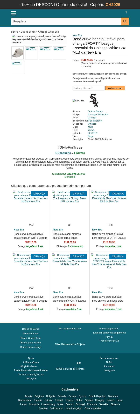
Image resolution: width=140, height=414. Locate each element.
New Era (77, 35)
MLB (90, 126)
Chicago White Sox (48, 31)
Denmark (113, 396)
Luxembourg (48, 404)
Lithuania (34, 404)
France (69, 400)
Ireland (110, 400)
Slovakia (103, 404)
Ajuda (31, 358)
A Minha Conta (31, 362)
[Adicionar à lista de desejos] (42, 217)
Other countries (93, 408)
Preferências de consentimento (31, 370)
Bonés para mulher (30, 342)
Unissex (92, 123)
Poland (69, 404)
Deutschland (25, 400)
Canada (62, 396)
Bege (91, 136)
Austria (28, 396)
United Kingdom (73, 408)
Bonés (15, 31)
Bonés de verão (30, 328)
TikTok (109, 362)
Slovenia (115, 404)
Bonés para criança (30, 347)
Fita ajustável (95, 120)
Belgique (39, 396)
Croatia (72, 396)
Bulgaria (50, 396)
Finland (59, 400)
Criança (92, 117)
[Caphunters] (44, 13)
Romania (92, 404)
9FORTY (92, 133)
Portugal (80, 404)
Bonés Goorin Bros (30, 338)
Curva (91, 130)
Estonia (49, 400)
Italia (119, 400)
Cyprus (82, 396)
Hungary (99, 400)
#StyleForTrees (29, 366)
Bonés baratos (31, 333)
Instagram (109, 370)
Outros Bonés (28, 31)
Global (78, 400)
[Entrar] (113, 13)
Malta (60, 404)
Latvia (23, 404)
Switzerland (56, 408)
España (38, 400)
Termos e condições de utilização (30, 376)
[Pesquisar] (125, 21)
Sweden (43, 408)
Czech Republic (97, 396)
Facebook (109, 366)
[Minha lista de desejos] (119, 13)
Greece (89, 400)
